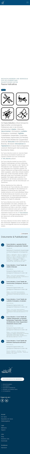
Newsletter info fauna (7, 419)
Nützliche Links (5, 438)
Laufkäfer (24, 131)
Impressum (4, 447)
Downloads (4, 441)
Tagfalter (21, 133)
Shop (2, 436)
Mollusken (11, 142)
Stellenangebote (5, 421)
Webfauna (4, 428)
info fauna (4, 417)
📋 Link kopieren (24, 233)
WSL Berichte (6, 158)
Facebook (2, 400)
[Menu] (27, 2)
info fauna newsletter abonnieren (12, 379)
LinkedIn (6, 400)
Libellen (13, 129)
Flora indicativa (24, 212)
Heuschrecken (6, 131)
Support (3, 430)
